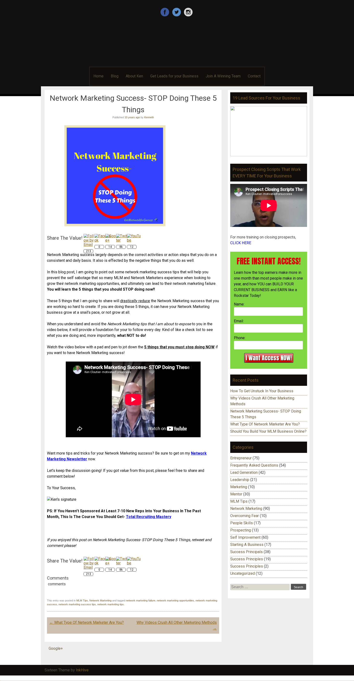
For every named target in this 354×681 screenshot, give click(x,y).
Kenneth (149, 117)
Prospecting (240, 530)
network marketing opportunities (175, 600)
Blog (114, 76)
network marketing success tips (77, 604)
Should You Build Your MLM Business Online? (268, 431)
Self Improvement (245, 537)
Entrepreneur (241, 458)
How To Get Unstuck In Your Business (261, 391)
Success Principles (246, 559)
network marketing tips (110, 604)
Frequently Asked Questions (254, 465)
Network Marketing (100, 600)
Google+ (56, 648)
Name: (239, 304)
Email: (239, 321)
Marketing (238, 487)
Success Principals (246, 552)
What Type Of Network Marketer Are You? (86, 622)
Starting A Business (246, 544)
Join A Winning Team (223, 76)
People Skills (241, 523)
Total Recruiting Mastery (148, 516)
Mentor (236, 494)
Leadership (239, 479)
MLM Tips (82, 600)
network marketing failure (140, 600)
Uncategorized (242, 573)
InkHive (82, 670)
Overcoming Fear (244, 515)
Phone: (239, 338)
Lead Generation (244, 472)
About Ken (134, 76)
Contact (254, 76)
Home (98, 76)
